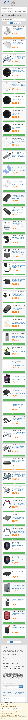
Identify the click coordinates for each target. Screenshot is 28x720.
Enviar (20, 686)
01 (11, 23)
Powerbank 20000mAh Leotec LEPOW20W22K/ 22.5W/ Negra (18, 197)
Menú (4, 11)
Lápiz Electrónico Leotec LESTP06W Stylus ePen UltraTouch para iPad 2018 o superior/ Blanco (18, 364)
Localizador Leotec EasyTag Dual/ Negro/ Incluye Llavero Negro (18, 99)
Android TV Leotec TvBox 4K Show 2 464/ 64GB (18, 572)
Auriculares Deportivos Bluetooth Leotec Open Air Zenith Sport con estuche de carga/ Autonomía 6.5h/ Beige (18, 323)
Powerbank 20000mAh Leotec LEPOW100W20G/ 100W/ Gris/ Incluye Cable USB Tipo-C (18, 517)
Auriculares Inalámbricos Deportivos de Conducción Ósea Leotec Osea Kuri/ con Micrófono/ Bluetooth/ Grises (18, 532)
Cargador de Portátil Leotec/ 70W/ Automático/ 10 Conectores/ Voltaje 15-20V (18, 295)
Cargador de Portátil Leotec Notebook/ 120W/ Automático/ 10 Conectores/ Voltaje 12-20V (18, 420)
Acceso (11, 11)
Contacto (18, 11)
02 (14, 23)
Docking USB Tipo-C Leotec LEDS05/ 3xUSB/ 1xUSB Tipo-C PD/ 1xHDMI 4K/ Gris (18, 155)
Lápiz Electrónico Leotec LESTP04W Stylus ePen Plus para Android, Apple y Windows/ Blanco (18, 406)
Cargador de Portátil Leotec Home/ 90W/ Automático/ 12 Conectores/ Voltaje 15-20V (18, 378)
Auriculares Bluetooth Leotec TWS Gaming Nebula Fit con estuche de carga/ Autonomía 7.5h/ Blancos (18, 225)
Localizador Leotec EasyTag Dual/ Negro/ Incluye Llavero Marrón (18, 113)
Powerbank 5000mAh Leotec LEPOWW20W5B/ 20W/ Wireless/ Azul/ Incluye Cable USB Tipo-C (18, 169)
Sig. (19, 23)
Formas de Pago (19, 693)
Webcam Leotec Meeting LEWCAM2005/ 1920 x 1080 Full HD (18, 239)
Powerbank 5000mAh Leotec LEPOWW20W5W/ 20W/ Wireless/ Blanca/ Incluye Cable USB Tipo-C (18, 183)
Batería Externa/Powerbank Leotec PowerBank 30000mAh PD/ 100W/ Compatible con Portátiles (18, 629)
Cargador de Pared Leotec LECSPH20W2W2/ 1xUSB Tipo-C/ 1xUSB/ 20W (18, 30)
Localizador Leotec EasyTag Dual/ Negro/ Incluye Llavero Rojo (18, 71)
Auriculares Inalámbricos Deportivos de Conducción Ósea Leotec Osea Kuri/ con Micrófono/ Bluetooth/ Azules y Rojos (18, 505)
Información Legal (19, 690)
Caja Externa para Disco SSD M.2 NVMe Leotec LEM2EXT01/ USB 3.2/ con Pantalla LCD (18, 211)
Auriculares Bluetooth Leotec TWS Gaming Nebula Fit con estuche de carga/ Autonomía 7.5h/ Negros (18, 253)
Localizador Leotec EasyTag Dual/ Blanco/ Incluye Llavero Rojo (18, 141)
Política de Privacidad (9, 679)
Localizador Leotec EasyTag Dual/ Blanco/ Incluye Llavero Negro (18, 85)
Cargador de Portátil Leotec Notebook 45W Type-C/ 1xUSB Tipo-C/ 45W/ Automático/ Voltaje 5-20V (18, 267)
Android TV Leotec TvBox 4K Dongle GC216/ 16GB (18, 600)
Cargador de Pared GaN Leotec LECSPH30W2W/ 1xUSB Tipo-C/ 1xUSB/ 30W (18, 44)
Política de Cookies (19, 692)
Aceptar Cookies (17, 708)
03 (16, 23)
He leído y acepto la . (13, 683)
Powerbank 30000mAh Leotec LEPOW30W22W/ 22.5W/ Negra (18, 308)
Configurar (4, 708)
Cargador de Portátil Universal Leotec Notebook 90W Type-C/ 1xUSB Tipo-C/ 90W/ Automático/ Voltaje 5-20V (18, 393)
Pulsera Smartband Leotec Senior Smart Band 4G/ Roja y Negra (18, 559)
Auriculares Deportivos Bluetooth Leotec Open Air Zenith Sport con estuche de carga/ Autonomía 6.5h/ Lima (18, 350)
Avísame (14, 37)
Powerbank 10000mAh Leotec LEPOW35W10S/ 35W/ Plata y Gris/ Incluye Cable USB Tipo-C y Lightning (18, 337)
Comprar (14, 51)
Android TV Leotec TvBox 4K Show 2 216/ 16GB (18, 461)
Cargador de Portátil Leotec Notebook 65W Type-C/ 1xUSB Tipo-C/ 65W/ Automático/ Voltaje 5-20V (18, 281)
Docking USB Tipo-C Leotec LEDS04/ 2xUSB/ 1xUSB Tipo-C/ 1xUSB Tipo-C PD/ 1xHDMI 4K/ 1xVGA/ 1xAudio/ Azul (18, 59)
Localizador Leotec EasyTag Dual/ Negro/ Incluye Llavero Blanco (18, 127)
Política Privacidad (7, 692)
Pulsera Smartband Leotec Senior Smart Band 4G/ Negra (18, 545)
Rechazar (10, 708)
